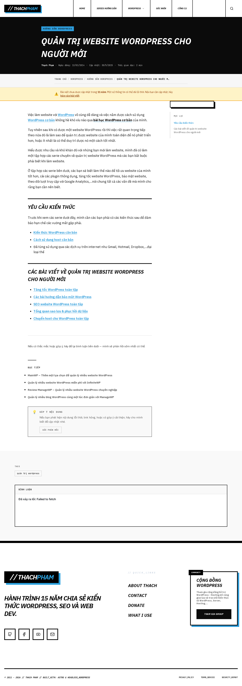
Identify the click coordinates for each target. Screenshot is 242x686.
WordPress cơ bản (41, 120)
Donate (136, 605)
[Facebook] (24, 634)
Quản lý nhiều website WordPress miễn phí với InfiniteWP (64, 382)
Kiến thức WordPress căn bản (55, 232)
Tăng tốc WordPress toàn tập (55, 290)
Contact (137, 595)
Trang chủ (60, 79)
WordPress (134, 8)
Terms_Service (208, 677)
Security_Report (230, 677)
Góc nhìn (161, 8)
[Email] (52, 634)
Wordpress (77, 79)
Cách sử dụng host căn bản (53, 240)
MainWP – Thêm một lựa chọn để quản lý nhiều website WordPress (70, 375)
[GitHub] (10, 634)
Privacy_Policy (186, 677)
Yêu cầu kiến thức (184, 122)
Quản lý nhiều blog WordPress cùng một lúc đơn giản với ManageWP (71, 397)
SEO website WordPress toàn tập (58, 304)
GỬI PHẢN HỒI (51, 430)
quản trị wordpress (28, 473)
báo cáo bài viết (69, 95)
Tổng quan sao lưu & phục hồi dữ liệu (60, 311)
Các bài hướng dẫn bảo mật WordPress (62, 297)
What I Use (140, 615)
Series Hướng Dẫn (106, 8)
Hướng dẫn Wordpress (57, 28)
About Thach (142, 585)
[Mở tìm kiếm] (231, 8)
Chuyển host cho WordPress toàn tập (61, 318)
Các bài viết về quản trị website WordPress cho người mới (190, 130)
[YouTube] (38, 634)
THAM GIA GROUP (213, 614)
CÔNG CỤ (182, 8)
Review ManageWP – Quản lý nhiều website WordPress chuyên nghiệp (72, 389)
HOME (82, 8)
